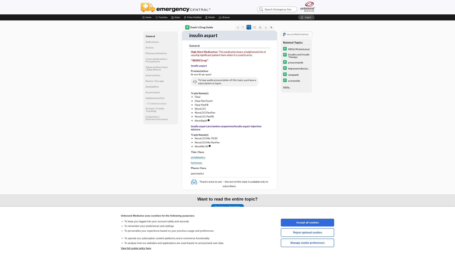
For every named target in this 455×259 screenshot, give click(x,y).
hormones (196, 162)
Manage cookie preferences (307, 242)
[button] (225, 17)
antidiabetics (198, 157)
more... (286, 87)
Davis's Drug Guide (201, 27)
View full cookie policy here (136, 248)
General (150, 36)
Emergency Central (184, 7)
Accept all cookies (307, 222)
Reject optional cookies (307, 232)
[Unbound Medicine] (307, 6)
